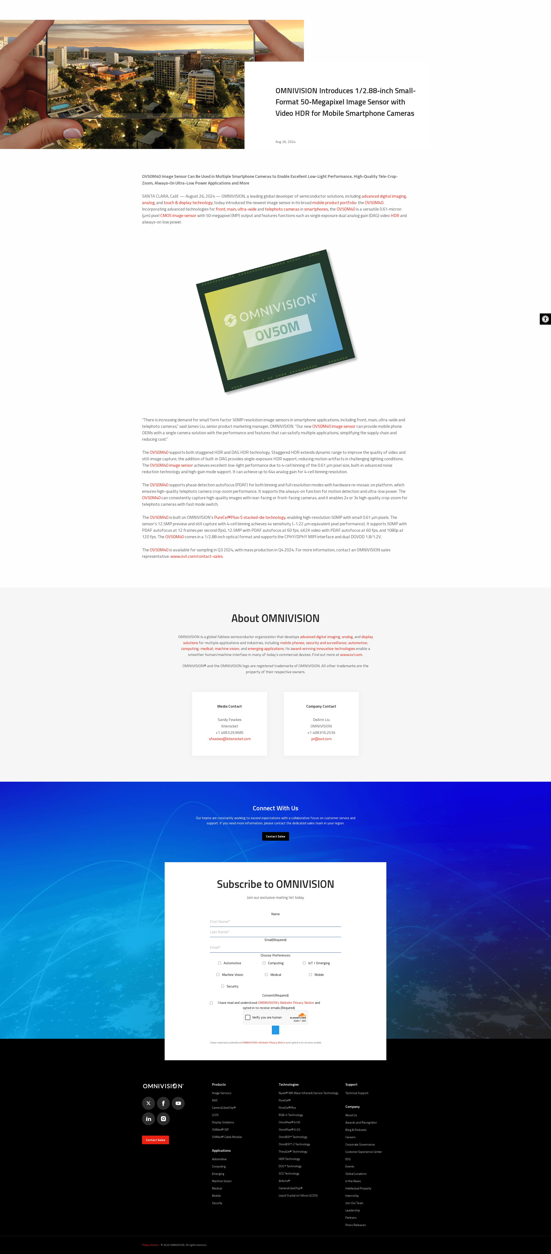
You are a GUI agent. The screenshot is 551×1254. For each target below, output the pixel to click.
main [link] (231, 209)
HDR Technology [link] (289, 1158)
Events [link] (349, 1166)
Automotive (232, 963)
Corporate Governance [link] (360, 1144)
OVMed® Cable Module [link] (227, 1137)
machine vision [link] (227, 648)
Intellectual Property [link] (358, 1188)
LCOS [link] (215, 1115)
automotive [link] (357, 643)
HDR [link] (395, 215)
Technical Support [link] (356, 1093)
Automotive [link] (219, 1159)
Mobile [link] (216, 1195)
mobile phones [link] (292, 643)
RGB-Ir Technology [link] (291, 1115)
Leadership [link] (352, 1210)
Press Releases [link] (355, 1225)
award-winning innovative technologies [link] (323, 648)
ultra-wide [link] (247, 209)
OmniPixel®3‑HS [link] (289, 1122)
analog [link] (148, 202)
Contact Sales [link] (275, 836)
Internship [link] (352, 1195)
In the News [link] (353, 1181)
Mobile (319, 974)
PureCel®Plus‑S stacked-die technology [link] (249, 517)
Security (232, 986)
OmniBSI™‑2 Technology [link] (294, 1144)
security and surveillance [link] (326, 643)
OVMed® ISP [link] (220, 1129)
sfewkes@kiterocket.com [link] (230, 739)
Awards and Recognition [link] (361, 1122)
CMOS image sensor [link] (178, 215)
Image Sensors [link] (221, 1093)
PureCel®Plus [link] (287, 1107)
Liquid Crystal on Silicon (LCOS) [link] (298, 1195)
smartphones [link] (316, 209)
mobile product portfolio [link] (334, 202)
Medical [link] (217, 1188)
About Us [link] (351, 1115)
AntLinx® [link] (284, 1180)
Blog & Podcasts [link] (356, 1129)
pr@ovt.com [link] (321, 739)
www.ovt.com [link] (351, 654)
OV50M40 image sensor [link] (334, 426)
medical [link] (206, 648)
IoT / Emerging (319, 963)
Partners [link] (351, 1217)
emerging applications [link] (266, 648)
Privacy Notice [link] (150, 1245)
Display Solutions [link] (223, 1122)
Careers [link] (350, 1137)
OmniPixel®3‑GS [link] (289, 1129)
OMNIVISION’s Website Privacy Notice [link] (286, 1002)
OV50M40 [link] (374, 202)
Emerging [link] (218, 1173)
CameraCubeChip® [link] (224, 1107)
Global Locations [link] (356, 1173)
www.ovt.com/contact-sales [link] (196, 556)
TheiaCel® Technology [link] (293, 1151)
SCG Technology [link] (289, 1173)
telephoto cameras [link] (282, 209)
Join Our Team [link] (354, 1203)
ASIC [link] (215, 1100)
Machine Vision (232, 974)
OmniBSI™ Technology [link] (293, 1137)
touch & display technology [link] (188, 202)
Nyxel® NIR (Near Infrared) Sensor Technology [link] (308, 1093)
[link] (545, 319)
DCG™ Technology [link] (290, 1166)
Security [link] (217, 1203)
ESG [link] (348, 1159)
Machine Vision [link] (222, 1181)
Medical (275, 974)
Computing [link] (219, 1166)
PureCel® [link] (285, 1100)
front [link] (220, 209)
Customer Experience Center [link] (363, 1151)
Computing (276, 963)
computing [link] (189, 648)
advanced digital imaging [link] (384, 196)
